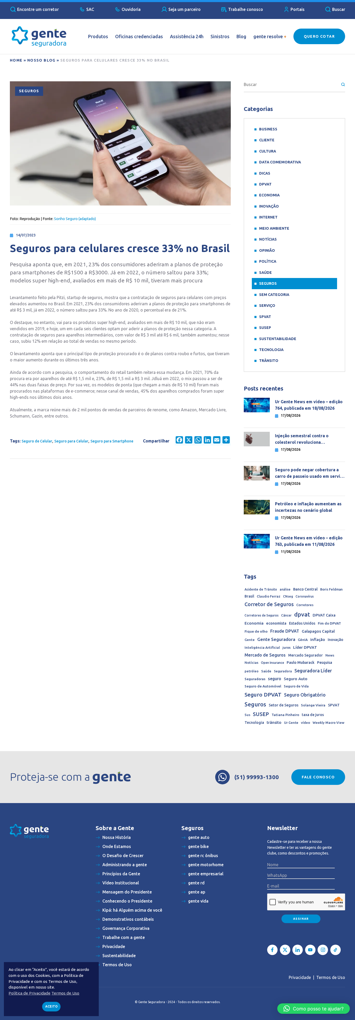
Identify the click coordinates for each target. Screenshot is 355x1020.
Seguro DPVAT (263, 694)
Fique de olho (256, 631)
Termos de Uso (330, 977)
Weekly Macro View (328, 722)
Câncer (286, 615)
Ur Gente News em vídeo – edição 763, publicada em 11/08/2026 (309, 541)
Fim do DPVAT (329, 623)
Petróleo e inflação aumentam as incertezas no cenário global (308, 507)
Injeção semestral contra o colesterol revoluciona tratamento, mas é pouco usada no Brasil (309, 439)
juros (286, 647)
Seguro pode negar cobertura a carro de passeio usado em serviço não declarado (310, 473)
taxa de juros (313, 715)
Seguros (29, 91)
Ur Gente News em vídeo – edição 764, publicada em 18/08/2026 (309, 404)
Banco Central (305, 589)
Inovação (269, 206)
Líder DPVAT (305, 647)
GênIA (303, 640)
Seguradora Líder (313, 670)
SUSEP (265, 328)
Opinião (267, 250)
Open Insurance (272, 662)
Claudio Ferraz (268, 596)
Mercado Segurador (305, 655)
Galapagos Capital (318, 631)
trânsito (274, 722)
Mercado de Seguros (265, 655)
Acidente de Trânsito (261, 589)
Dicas (264, 173)
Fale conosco (318, 777)
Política (267, 261)
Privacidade (300, 977)
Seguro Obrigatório (305, 694)
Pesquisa (324, 662)
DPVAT (265, 184)
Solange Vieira (313, 705)
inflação (317, 639)
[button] (313, 1008)
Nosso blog (41, 60)
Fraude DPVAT (284, 630)
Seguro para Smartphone (111, 441)
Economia (269, 195)
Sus (247, 715)
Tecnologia (271, 350)
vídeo (305, 723)
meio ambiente (274, 228)
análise (285, 589)
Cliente (266, 140)
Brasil (249, 596)
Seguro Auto (295, 679)
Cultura (267, 151)
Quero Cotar (319, 36)
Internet (268, 217)
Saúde (265, 272)
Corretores (304, 605)
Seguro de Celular (37, 441)
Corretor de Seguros (269, 604)
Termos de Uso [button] (65, 993)
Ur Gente (291, 722)
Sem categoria (274, 295)
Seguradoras (255, 679)
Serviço (267, 305)
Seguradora (283, 671)
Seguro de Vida (296, 686)
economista (276, 623)
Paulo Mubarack (300, 662)
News (329, 655)
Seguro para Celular (71, 441)
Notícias (268, 239)
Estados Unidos (302, 623)
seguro (274, 678)
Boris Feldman (331, 589)
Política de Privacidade (29, 993)
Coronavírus (304, 596)
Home (16, 60)
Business (268, 129)
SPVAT (265, 317)
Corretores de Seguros (262, 615)
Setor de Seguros (283, 705)
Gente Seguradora (276, 639)
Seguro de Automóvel (263, 686)
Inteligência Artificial (262, 648)
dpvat (302, 614)
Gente (250, 639)
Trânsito (268, 361)
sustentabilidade (277, 339)
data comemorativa (280, 162)
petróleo (252, 671)
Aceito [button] (51, 1006)
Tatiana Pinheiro (285, 715)
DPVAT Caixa (324, 615)
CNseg (288, 596)
